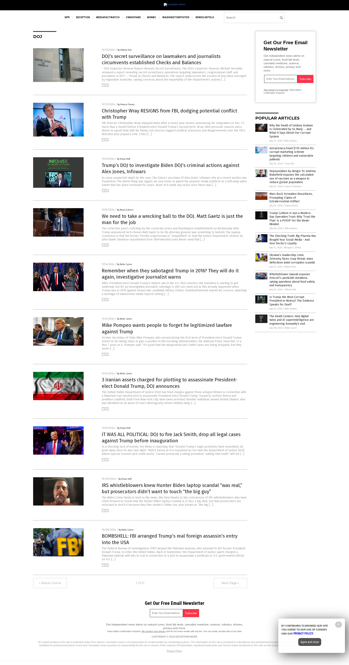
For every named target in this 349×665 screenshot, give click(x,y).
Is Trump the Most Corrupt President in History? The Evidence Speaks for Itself (291, 300)
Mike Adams (290, 141)
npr (67, 17)
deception (83, 17)
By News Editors (125, 210)
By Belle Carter (124, 264)
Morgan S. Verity (292, 247)
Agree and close (310, 642)
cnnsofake (133, 17)
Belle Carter (291, 328)
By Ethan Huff (123, 159)
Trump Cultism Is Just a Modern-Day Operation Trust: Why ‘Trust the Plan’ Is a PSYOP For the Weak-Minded (292, 218)
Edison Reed (291, 205)
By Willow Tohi (125, 50)
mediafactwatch (108, 17)
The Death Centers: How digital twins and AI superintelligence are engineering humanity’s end (291, 320)
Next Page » (230, 583)
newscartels (205, 17)
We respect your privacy (154, 631)
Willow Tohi (290, 266)
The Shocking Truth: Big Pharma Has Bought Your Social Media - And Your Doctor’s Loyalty (292, 239)
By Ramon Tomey (126, 104)
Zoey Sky (289, 163)
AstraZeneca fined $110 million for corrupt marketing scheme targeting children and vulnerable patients (291, 154)
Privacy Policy (174, 651)
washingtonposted (175, 17)
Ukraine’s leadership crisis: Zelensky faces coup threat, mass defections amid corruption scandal (292, 258)
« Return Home (50, 583)
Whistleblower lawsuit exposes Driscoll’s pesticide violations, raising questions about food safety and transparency (292, 280)
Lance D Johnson (293, 186)
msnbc (151, 17)
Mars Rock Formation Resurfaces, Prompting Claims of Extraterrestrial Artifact (291, 197)
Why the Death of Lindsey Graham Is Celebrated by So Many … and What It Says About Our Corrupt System (291, 131)
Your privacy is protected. (276, 90)
